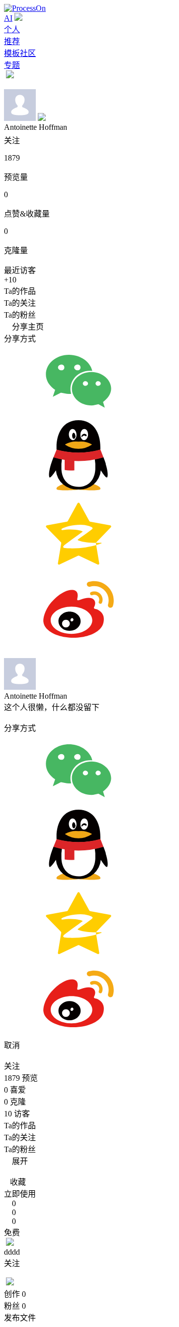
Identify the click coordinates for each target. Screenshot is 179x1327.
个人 (12, 29)
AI (8, 18)
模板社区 (20, 53)
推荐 (12, 41)
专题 (12, 65)
